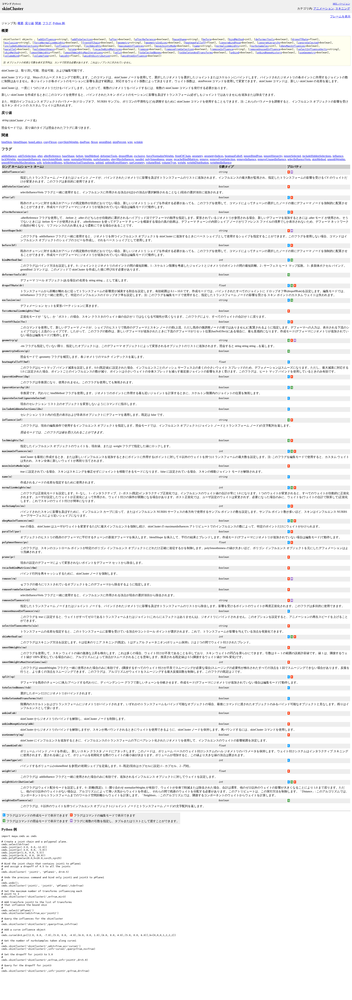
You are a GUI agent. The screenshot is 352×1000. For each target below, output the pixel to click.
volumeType (41, 55)
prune (72, 49)
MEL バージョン (341, 3)
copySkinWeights (68, 142)
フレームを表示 (340, 16)
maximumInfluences (131, 46)
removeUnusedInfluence (265, 49)
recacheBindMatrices (108, 49)
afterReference (145, 39)
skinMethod (12, 52)
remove (144, 49)
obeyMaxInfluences (292, 46)
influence (62, 46)
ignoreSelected (308, 42)
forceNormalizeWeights (49, 42)
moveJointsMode (166, 46)
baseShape (179, 39)
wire (130, 142)
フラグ (47, 23)
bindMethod (236, 39)
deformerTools (264, 39)
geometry (123, 42)
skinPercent (119, 142)
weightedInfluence (134, 55)
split (118, 52)
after (114, 39)
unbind (234, 52)
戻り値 (29, 23)
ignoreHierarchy (269, 42)
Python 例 (59, 23)
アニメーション (323, 8)
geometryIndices (156, 42)
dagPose (84, 142)
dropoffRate (300, 39)
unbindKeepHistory (269, 52)
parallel (10, 49)
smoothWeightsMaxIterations (84, 52)
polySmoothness (44, 49)
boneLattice (35, 142)
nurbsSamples (260, 46)
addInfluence (47, 39)
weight (64, 55)
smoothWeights (40, 52)
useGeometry (307, 52)
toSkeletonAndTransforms (196, 52)
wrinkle (138, 142)
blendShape (20, 142)
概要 (20, 23)
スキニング (342, 8)
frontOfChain (91, 42)
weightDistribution (97, 55)
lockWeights (93, 46)
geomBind (105, 142)
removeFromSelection (180, 49)
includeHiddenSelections (21, 46)
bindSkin (6, 142)
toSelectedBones (151, 52)
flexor (94, 142)
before (207, 39)
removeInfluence (222, 49)
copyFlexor (49, 142)
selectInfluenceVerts (312, 49)
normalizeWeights (227, 46)
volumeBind (12, 55)
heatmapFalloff (195, 42)
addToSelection (82, 39)
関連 (38, 23)
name (197, 46)
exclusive (11, 42)
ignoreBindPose (230, 42)
